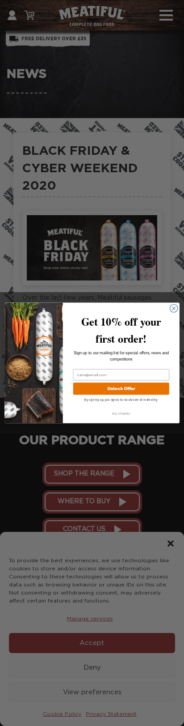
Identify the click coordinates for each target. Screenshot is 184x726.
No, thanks (121, 413)
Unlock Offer (121, 389)
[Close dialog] (174, 309)
